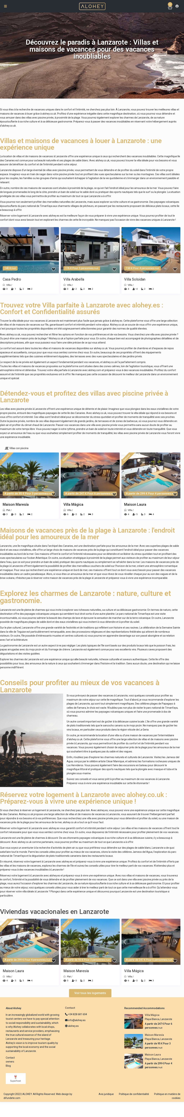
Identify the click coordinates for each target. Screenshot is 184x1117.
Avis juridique (106, 1094)
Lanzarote (166, 1019)
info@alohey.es (77, 1020)
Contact (10, 1057)
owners (10, 1061)
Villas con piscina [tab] (18, 448)
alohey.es (54, 215)
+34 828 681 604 (77, 1014)
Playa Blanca (152, 1019)
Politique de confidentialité (134, 1094)
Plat (8, 510)
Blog (8, 1065)
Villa (8, 285)
